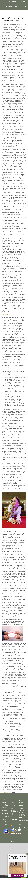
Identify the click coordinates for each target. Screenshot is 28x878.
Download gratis (17, 875)
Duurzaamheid (14, 811)
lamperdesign (6, 792)
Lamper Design (17, 841)
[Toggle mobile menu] (25, 6)
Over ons (13, 816)
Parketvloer (5, 824)
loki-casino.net (22, 276)
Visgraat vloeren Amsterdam (5, 821)
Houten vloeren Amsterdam (5, 804)
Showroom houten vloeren (13, 802)
